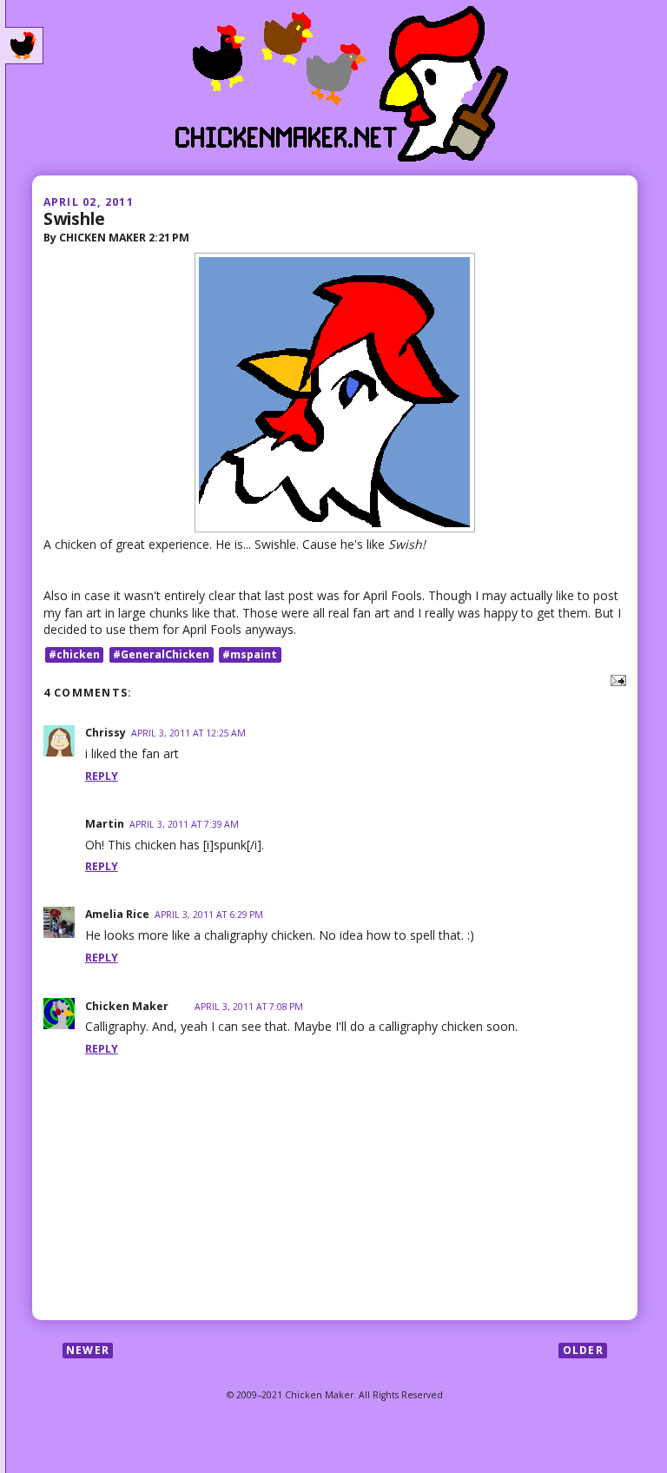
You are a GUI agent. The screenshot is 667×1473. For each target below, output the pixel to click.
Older (583, 1350)
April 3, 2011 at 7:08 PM (249, 1007)
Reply (101, 776)
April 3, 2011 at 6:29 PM (209, 914)
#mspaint (249, 654)
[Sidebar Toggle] (24, 46)
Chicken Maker (126, 1006)
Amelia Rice (117, 914)
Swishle (74, 218)
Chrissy (105, 732)
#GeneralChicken (161, 654)
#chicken (74, 654)
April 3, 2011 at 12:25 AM (188, 733)
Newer (87, 1350)
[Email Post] (615, 678)
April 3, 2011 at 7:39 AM (184, 824)
